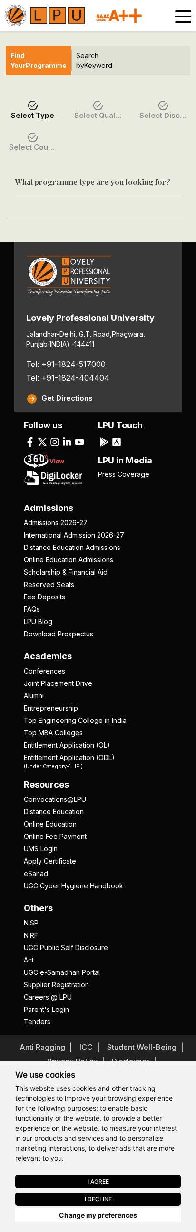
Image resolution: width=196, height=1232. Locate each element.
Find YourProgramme (38, 60)
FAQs (32, 609)
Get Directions (67, 398)
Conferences (44, 671)
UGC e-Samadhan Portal (62, 972)
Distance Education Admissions (72, 547)
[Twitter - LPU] (42, 441)
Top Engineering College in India (75, 720)
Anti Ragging (42, 1047)
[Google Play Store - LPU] (104, 441)
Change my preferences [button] (98, 1215)
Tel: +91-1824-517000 (66, 364)
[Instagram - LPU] (55, 441)
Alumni (34, 696)
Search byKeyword (94, 60)
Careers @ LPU (48, 997)
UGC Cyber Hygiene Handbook (73, 886)
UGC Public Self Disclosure (66, 947)
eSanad (36, 873)
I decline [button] (98, 1199)
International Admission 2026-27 (74, 535)
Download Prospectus (58, 634)
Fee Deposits (44, 597)
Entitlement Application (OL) (67, 745)
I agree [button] (98, 1181)
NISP (31, 923)
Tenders (37, 1022)
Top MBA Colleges (53, 733)
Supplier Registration (56, 985)
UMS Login (41, 849)
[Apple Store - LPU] (116, 441)
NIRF (31, 935)
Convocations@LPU (55, 799)
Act (29, 960)
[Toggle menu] (183, 16)
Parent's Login (46, 1009)
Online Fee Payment (55, 836)
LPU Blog (38, 621)
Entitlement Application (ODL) (69, 761)
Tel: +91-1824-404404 (67, 378)
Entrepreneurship (51, 708)
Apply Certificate (50, 861)
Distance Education (54, 812)
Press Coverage (123, 474)
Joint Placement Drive (58, 683)
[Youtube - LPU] (79, 441)
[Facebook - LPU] (30, 441)
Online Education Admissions (68, 560)
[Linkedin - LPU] (67, 441)
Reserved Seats (49, 584)
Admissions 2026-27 (56, 523)
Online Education (50, 824)
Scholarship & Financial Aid (66, 572)
